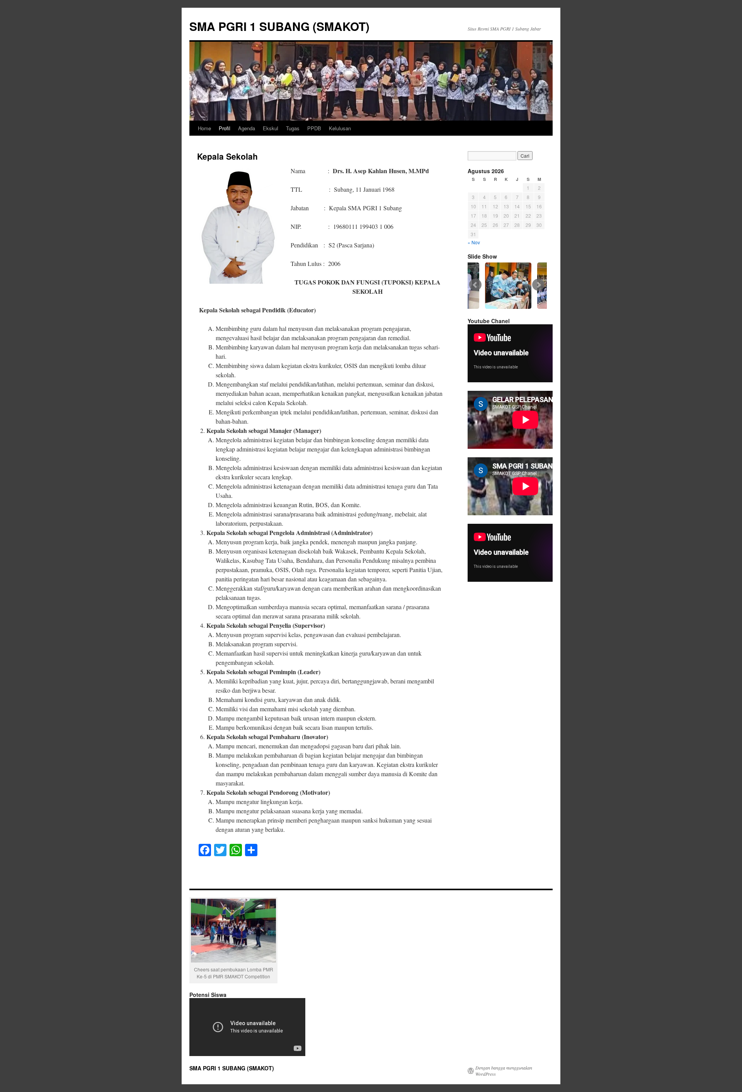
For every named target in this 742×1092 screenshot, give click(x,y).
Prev (475, 285)
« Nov (474, 242)
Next (538, 285)
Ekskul (270, 128)
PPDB (314, 128)
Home (204, 128)
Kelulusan (340, 128)
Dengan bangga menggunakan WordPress (503, 1071)
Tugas (293, 128)
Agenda (246, 128)
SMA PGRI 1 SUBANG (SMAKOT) (279, 26)
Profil (224, 128)
